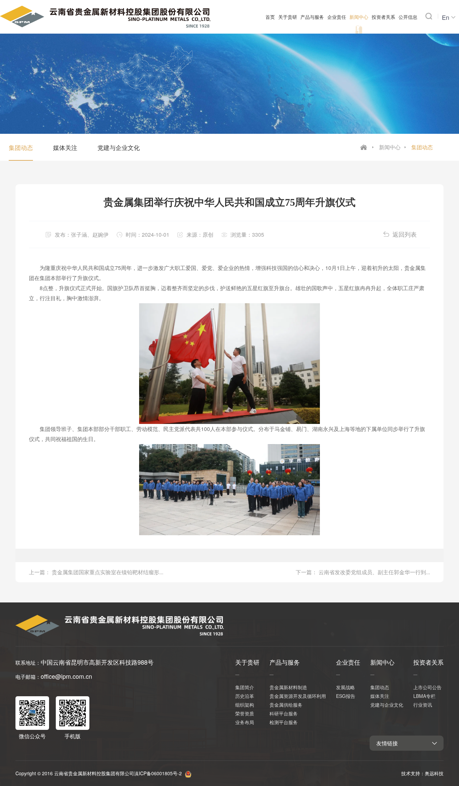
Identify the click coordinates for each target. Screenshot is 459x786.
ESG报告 (345, 696)
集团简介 (244, 687)
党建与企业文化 (118, 147)
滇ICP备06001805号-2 (158, 773)
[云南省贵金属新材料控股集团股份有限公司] (105, 15)
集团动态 (422, 147)
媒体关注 (65, 147)
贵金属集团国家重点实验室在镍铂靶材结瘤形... (107, 572)
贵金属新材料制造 (288, 687)
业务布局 (244, 722)
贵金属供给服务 (285, 704)
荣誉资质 (244, 713)
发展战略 (345, 687)
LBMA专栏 (424, 696)
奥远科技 (434, 773)
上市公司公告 (427, 687)
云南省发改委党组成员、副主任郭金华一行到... (374, 572)
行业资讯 (422, 704)
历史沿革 (244, 696)
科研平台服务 (283, 713)
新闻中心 (390, 147)
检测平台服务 (283, 722)
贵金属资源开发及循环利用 (297, 696)
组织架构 (244, 704)
